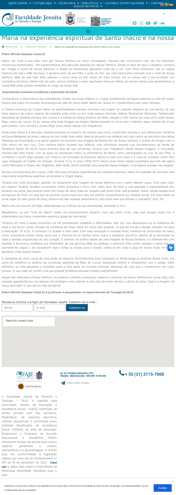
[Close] (172, 482)
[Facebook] (134, 23)
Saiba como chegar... (79, 382)
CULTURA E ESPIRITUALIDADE (124, 3)
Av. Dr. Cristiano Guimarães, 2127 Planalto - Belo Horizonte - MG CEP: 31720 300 (83, 374)
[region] (88, 487)
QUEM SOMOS (18, 3)
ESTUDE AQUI (43, 3)
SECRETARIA (67, 3)
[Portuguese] (166, 4)
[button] (164, 13)
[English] (162, 4)
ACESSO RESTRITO (86, 6)
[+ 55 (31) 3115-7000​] (121, 373)
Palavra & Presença (36, 46)
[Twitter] (155, 23)
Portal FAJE (12, 46)
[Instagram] (141, 23)
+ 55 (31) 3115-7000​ (144, 374)
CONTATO (157, 3)
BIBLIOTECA (90, 3)
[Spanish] (171, 4)
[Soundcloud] (162, 23)
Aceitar (163, 487)
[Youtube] (148, 23)
